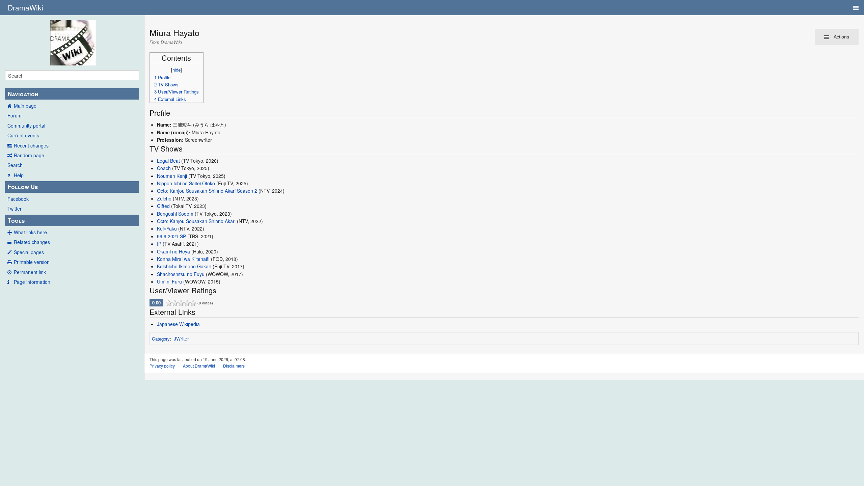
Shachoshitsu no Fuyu (181, 274)
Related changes (32, 242)
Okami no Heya (173, 251)
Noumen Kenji (172, 175)
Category (161, 338)
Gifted (163, 205)
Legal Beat (168, 160)
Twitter (14, 208)
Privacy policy (162, 366)
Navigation (23, 94)
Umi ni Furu (169, 281)
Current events (23, 135)
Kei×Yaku (167, 228)
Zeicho (164, 198)
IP (159, 243)
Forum (14, 115)
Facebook (18, 198)
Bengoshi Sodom (175, 213)
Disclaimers (234, 366)
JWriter (181, 338)
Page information (32, 281)
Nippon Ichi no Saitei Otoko (186, 183)
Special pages (29, 252)
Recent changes (31, 145)
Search (15, 165)
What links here (30, 232)
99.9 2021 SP (171, 236)
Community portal (26, 125)
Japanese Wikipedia (178, 324)
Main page (25, 105)
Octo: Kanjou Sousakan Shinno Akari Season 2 (207, 190)
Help (19, 175)
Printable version (32, 262)
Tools (16, 220)
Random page (29, 155)
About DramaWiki (199, 366)
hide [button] (176, 69)
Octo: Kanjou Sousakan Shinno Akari (196, 221)
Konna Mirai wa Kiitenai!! (183, 258)
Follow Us (23, 187)
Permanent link (30, 272)
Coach (164, 168)
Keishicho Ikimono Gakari (184, 266)
